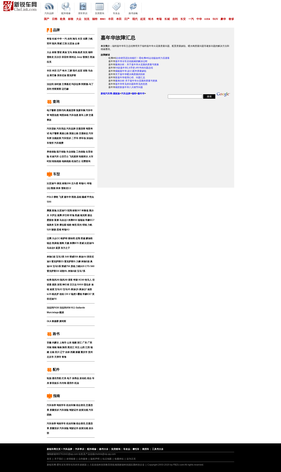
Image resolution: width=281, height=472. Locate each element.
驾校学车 (61, 405)
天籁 (67, 243)
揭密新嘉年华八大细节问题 (129, 87)
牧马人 (88, 279)
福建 (74, 342)
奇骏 (75, 279)
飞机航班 (73, 156)
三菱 (69, 70)
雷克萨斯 (71, 75)
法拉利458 (65, 307)
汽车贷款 (51, 128)
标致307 (76, 210)
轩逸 (72, 215)
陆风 (54, 43)
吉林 (67, 352)
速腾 (59, 215)
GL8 (49, 321)
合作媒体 (83, 458)
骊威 (84, 197)
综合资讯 (80, 405)
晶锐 (79, 197)
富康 (56, 220)
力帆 (90, 38)
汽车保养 (51, 405)
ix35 (49, 294)
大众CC (56, 238)
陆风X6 (55, 279)
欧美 (62, 18)
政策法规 (83, 410)
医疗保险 (61, 151)
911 (73, 307)
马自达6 (51, 248)
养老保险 (51, 151)
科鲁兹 (85, 210)
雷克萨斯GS (53, 271)
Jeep (79, 57)
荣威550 (74, 256)
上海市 (62, 342)
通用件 (70, 383)
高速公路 (64, 133)
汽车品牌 (71, 128)
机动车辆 (71, 405)
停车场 (82, 138)
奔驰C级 (51, 256)
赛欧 (56, 197)
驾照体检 (64, 115)
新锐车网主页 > (55, 449)
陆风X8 (63, 279)
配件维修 (91, 449)
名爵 (85, 38)
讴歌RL (63, 271)
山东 (69, 342)
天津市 (57, 357)
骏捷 (53, 229)
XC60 (81, 279)
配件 (56, 369)
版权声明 (95, 458)
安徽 (49, 342)
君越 (83, 238)
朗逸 (54, 210)
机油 (76, 383)
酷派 (61, 312)
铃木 (151, 18)
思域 (59, 229)
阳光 (79, 224)
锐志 (49, 243)
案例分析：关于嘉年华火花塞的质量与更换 (137, 64)
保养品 (75, 378)
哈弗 (49, 279)
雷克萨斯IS (70, 261)
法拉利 (50, 84)
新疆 (78, 352)
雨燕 (73, 197)
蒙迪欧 (89, 238)
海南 (59, 347)
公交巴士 (64, 156)
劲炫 (61, 294)
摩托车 (135, 449)
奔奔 (58, 188)
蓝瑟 (58, 248)
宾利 (49, 89)
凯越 (77, 215)
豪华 (223, 18)
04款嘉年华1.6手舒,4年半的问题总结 (134, 67)
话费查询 (85, 161)
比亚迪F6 (89, 243)
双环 (49, 43)
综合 (89, 378)
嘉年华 (67, 197)
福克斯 (83, 215)
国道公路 (73, 133)
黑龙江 (70, 347)
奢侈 (231, 18)
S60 (92, 266)
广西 (90, 342)
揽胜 (54, 284)
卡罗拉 (53, 215)
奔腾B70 (74, 243)
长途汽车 (54, 156)
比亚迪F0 (51, 183)
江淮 (64, 43)
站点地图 (107, 458)
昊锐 (73, 266)
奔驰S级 (72, 271)
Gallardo (80, 307)
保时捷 (57, 84)
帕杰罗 (55, 294)
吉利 (175, 18)
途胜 (89, 289)
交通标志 (83, 133)
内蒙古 (55, 342)
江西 (87, 347)
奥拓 (59, 183)
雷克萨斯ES (57, 261)
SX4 (49, 201)
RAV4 (80, 284)
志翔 (78, 238)
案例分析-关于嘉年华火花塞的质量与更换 (136, 80)
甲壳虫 (90, 197)
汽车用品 (61, 128)
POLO (50, 197)
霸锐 (79, 294)
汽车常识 (79, 449)
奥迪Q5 (75, 289)
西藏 (72, 352)
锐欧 (69, 224)
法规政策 (56, 138)
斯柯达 (72, 57)
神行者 (65, 284)
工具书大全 (157, 449)
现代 (135, 18)
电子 (69, 378)
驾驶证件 (73, 410)
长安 (183, 18)
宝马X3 (58, 289)
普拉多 (87, 284)
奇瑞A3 (65, 229)
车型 (56, 174)
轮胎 (49, 378)
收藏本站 (119, 458)
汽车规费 (58, 143)
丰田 (111, 18)
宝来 (56, 224)
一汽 (191, 18)
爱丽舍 (50, 220)
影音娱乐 (54, 383)
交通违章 (80, 128)
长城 (167, 18)
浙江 (79, 342)
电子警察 (51, 110)
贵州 (90, 352)
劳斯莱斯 (56, 89)
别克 (86, 18)
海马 (75, 38)
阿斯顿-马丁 (87, 84)
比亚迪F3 (62, 210)
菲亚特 (65, 57)
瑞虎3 (74, 294)
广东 (84, 342)
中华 (199, 18)
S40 (67, 256)
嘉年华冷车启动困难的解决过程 (131, 61)
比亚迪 (207, 19)
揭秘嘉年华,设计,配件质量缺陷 (130, 71)
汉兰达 (73, 284)
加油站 (89, 138)
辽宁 (62, 352)
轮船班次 (83, 156)
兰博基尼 (66, 84)
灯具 (64, 378)
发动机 (83, 378)
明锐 (84, 224)
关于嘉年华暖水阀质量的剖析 (130, 74)
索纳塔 (71, 238)
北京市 (50, 357)
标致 (70, 18)
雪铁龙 (50, 57)
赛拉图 (62, 224)
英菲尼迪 (61, 75)
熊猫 (53, 188)
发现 (59, 284)
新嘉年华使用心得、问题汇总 (130, 77)
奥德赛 (55, 321)
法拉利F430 (53, 307)
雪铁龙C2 (66, 188)
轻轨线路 (56, 161)
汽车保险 (64, 410)
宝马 (69, 52)
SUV (215, 18)
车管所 (50, 143)
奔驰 (75, 52)
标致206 (66, 183)
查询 (56, 101)
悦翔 (69, 210)
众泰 (77, 43)
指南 (56, 396)
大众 (78, 18)
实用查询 (115, 449)
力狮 (78, 261)
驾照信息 (54, 115)
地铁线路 (66, 161)
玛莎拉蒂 (76, 84)
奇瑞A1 (82, 183)
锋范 (74, 224)
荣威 (59, 43)
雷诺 (59, 52)
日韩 (54, 18)
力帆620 (80, 266)
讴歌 (85, 70)
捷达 (90, 215)
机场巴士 (76, 161)
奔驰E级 (85, 261)
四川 (57, 352)
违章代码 (61, 110)
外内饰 (62, 383)
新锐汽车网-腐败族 (110, 93)
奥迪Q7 (83, 289)
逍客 (70, 279)
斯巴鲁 (53, 75)
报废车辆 (80, 110)
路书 (56, 334)
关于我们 (58, 458)
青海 (64, 357)
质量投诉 (54, 410)
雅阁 (61, 243)
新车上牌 (83, 115)
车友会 (126, 449)
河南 (49, 347)
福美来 (50, 224)
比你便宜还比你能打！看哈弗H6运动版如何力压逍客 (143, 58)
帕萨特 (64, 238)
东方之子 (65, 248)
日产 (127, 18)
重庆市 (84, 352)
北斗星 (74, 183)
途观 (52, 289)
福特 (94, 18)
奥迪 (64, 52)
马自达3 (63, 220)
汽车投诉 (66, 138)
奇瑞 (159, 18)
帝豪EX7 (87, 294)
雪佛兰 (103, 19)
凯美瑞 (55, 243)
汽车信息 (73, 115)
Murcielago (53, 312)
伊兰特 (65, 215)
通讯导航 (56, 378)
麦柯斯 (62, 321)
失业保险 (71, 151)
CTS (87, 266)
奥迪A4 (82, 256)
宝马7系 (81, 271)
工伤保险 (80, 151)
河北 (77, 347)
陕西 (64, 347)
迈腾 (49, 238)
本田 (119, 18)
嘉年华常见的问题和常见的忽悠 (131, 84)
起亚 (143, 18)
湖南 (54, 347)
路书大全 (103, 449)
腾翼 (49, 210)
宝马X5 (66, 289)
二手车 (74, 138)
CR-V (67, 294)
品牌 (56, 30)
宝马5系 (57, 266)
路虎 (80, 52)
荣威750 (66, 266)
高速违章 (71, 110)
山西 (82, 347)
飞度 (61, 197)
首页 (49, 458)
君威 (81, 243)
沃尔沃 (57, 57)
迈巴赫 (65, 89)
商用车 (145, 449)
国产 (46, 18)
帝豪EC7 (89, 220)
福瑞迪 (81, 220)
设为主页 (131, 458)
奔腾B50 (72, 220)
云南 (52, 352)
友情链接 (71, 458)
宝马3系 (60, 256)
